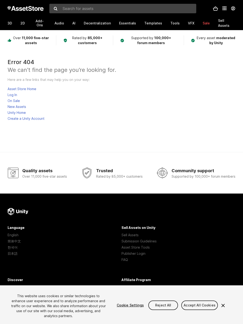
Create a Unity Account (26, 118)
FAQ (125, 260)
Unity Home (17, 113)
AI (73, 23)
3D (10, 23)
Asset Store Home (22, 89)
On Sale (14, 101)
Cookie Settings (130, 305)
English (13, 235)
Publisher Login (133, 253)
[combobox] (122, 8)
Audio (59, 23)
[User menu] (233, 8)
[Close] (223, 305)
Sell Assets (130, 235)
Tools (175, 23)
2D (22, 23)
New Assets (17, 107)
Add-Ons (40, 23)
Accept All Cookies (199, 305)
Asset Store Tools (136, 247)
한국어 (13, 247)
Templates (153, 23)
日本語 (13, 253)
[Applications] (224, 8)
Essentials (127, 23)
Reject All (163, 305)
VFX (191, 23)
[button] (215, 8)
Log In (12, 95)
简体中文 (14, 241)
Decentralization (97, 23)
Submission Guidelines (139, 241)
